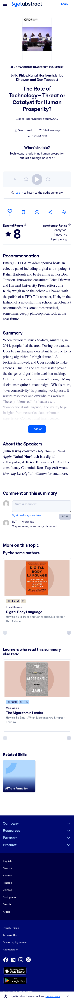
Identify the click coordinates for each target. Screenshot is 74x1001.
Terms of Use (10, 935)
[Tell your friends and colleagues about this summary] (50, 212)
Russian (7, 882)
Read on (37, 429)
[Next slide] (69, 633)
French (7, 904)
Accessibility (10, 949)
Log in (19, 192)
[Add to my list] (37, 212)
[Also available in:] (64, 212)
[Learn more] (25, 224)
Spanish (7, 875)
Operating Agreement (15, 942)
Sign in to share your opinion (26, 515)
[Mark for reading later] (23, 212)
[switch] (37, 179)
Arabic (6, 911)
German (7, 868)
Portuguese (9, 897)
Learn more (53, 996)
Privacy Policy (11, 927)
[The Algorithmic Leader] (37, 679)
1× (15, 179)
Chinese (7, 889)
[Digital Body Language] (37, 578)
